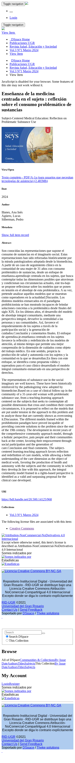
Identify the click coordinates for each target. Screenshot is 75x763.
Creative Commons (22, 528)
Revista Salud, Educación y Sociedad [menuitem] (33, 46)
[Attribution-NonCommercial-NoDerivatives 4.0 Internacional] (37, 538)
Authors (13, 663)
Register (14, 684)
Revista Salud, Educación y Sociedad (33, 67)
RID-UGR (8, 602)
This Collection (18, 640)
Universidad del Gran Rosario (23, 606)
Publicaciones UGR (22, 64)
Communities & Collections (37, 660)
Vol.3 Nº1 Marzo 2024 (24, 71)
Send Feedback (31, 609)
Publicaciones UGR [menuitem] (22, 43)
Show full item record (15, 235)
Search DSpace (18, 636)
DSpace (28, 613)
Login (5, 684)
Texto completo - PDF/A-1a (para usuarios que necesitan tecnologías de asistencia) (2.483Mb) (37, 179)
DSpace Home (20, 60)
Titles (21, 663)
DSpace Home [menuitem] (20, 39)
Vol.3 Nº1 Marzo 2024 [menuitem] (24, 50)
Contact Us (9, 609)
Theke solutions (48, 613)
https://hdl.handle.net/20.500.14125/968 (27, 499)
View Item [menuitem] (16, 53)
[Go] (43, 633)
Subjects (30, 663)
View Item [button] (9, 32)
